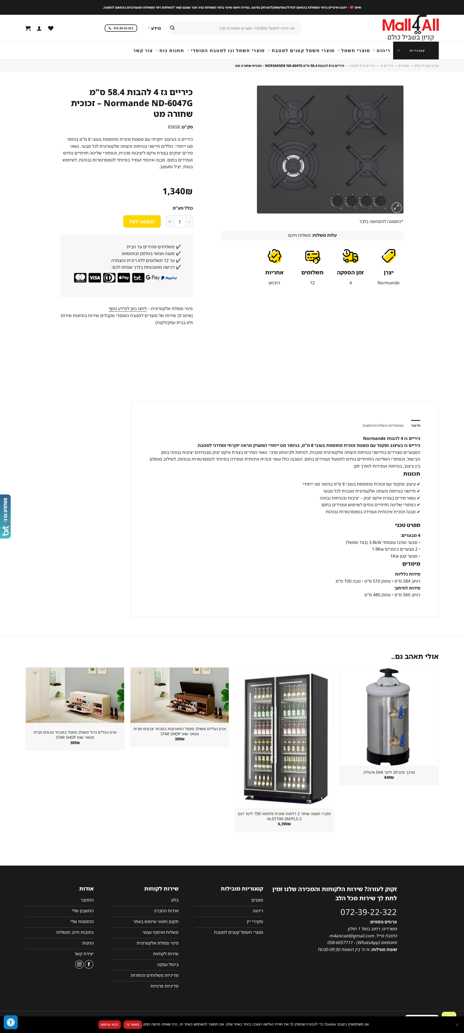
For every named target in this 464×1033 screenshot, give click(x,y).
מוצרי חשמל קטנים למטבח (303, 50)
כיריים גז (386, 65)
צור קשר (143, 50)
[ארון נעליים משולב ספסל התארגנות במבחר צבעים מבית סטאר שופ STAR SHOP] (179, 695)
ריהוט (383, 50)
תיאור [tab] (415, 425)
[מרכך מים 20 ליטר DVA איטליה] (389, 717)
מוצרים (403, 65)
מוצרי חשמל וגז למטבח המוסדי (228, 50)
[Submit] (172, 28)
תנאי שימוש (109, 1024)
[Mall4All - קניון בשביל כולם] (400, 28)
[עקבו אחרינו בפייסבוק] (89, 964)
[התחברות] (39, 28)
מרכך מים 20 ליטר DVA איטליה (389, 772)
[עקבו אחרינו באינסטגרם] (79, 964)
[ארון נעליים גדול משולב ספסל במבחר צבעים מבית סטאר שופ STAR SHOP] (75, 695)
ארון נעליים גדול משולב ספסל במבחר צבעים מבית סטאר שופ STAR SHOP (75, 735)
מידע (156, 28)
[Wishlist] (50, 28)
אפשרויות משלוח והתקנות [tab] (383, 425)
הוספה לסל (142, 221)
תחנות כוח (172, 50)
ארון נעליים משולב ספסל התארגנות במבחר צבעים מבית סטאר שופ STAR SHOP (179, 731)
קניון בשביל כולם (426, 65)
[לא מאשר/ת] (457, 1026)
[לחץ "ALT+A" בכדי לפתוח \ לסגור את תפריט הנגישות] (11, 1022)
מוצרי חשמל (355, 50)
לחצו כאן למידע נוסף (128, 308)
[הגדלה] (397, 207)
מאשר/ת (132, 1024)
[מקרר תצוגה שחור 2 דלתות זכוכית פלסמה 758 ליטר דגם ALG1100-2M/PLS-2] (284, 738)
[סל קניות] (28, 28)
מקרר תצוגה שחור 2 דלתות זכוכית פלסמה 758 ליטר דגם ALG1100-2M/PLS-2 (284, 816)
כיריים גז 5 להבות (362, 65)
